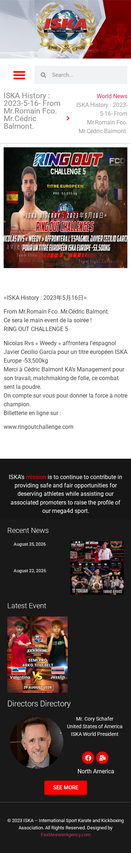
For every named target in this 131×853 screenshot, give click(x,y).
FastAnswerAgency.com (66, 834)
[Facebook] (88, 758)
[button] (19, 75)
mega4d (62, 511)
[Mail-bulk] (102, 758)
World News (112, 96)
